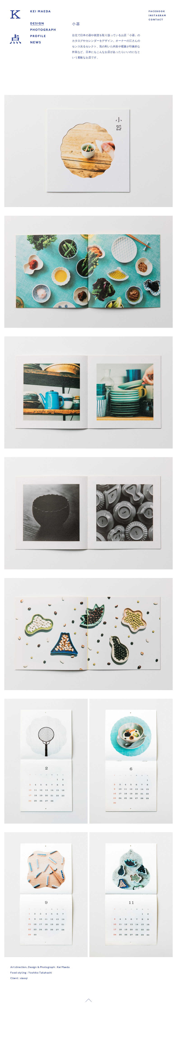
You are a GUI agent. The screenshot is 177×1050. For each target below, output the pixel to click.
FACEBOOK (157, 12)
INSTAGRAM (157, 16)
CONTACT (156, 20)
